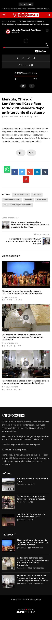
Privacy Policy (35, 599)
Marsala (28, 200)
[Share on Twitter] (22, 172)
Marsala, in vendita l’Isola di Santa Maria (32, 479)
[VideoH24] (26, 15)
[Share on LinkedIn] (37, 172)
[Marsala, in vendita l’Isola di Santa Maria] (8, 484)
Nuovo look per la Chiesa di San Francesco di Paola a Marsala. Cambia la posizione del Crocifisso (26, 9)
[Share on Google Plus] (30, 172)
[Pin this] (26, 179)
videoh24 (22, 484)
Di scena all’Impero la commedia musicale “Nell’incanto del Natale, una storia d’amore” (22, 292)
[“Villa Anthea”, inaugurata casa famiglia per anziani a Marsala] (8, 502)
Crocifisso (37, 195)
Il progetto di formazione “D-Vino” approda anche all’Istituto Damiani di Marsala (23, 241)
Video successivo (42, 234)
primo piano (41, 200)
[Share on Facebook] (14, 172)
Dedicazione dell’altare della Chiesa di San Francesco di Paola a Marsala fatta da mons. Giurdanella (23, 337)
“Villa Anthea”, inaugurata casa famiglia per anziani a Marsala (31, 497)
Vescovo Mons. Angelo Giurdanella (17, 205)
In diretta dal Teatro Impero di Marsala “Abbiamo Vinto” (31, 515)
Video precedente (10, 217)
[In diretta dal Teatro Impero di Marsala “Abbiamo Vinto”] (8, 520)
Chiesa (13, 21)
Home (4, 21)
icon (26, 274)
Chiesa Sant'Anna (21, 195)
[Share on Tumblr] (45, 172)
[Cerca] (49, 15)
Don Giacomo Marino (12, 200)
